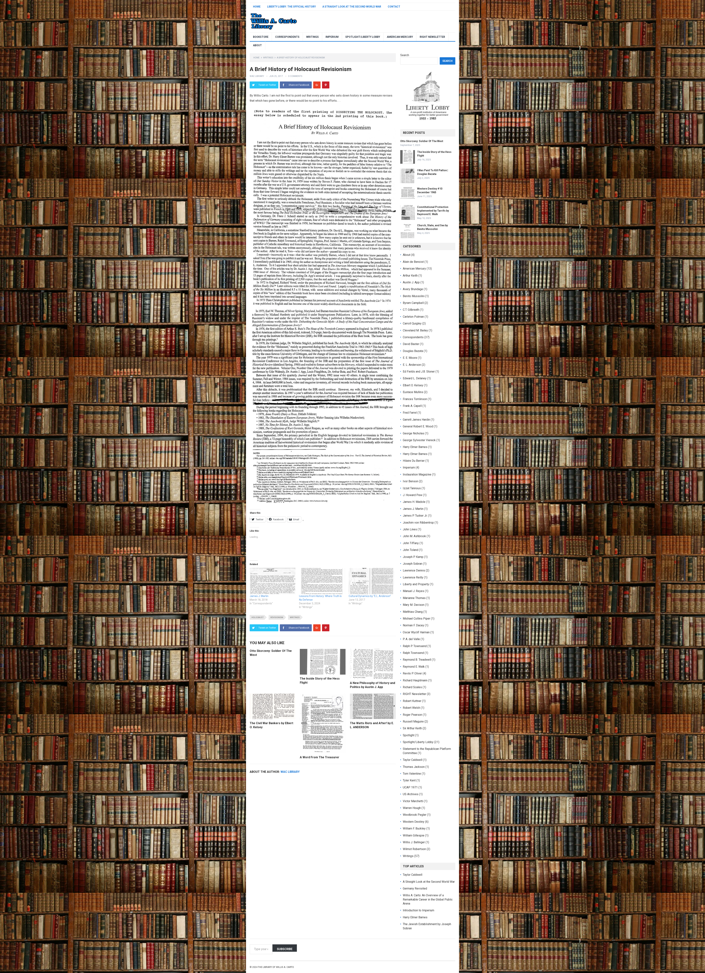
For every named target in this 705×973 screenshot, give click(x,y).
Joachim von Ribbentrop (418, 522)
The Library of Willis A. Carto (276, 967)
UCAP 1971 (410, 787)
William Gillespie (413, 835)
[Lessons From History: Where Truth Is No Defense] (322, 581)
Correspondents (287, 36)
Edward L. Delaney (414, 378)
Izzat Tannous (412, 488)
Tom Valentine (412, 773)
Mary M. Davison (413, 605)
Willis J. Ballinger (414, 842)
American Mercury (400, 36)
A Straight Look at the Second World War (351, 6)
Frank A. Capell (412, 406)
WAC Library (257, 76)
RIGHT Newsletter (432, 36)
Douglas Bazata (413, 351)
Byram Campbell (413, 303)
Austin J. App (411, 282)
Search (404, 55)
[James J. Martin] (272, 581)
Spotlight (408, 735)
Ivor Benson (410, 481)
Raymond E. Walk (414, 666)
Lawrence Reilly (413, 577)
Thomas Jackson (414, 767)
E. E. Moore (410, 358)
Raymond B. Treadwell (417, 659)
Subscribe (284, 949)
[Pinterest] (325, 84)
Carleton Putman (413, 316)
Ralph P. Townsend (415, 646)
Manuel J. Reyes (413, 591)
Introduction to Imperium (418, 910)
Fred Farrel (410, 412)
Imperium (332, 36)
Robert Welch (411, 707)
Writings (312, 36)
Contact (394, 6)
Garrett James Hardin (416, 419)
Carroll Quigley (412, 323)
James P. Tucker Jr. (415, 515)
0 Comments (295, 76)
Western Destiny (413, 821)
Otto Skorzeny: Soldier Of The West (421, 141)
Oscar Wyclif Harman (416, 632)
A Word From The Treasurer (319, 757)
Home (257, 6)
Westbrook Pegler (414, 814)
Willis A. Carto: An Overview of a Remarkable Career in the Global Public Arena (428, 899)
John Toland (410, 550)
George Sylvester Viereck (419, 440)
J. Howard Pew (412, 495)
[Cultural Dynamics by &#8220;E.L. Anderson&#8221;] (371, 581)
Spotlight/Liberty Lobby (362, 36)
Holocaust (258, 617)
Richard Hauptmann (415, 680)
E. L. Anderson (412, 364)
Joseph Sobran (412, 563)
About (257, 45)
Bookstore (260, 36)
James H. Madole (414, 502)
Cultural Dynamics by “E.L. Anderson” (370, 596)
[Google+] (317, 84)
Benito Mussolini (413, 296)
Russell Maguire (413, 721)
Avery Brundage (413, 289)
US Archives (410, 794)
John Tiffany (411, 543)
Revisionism (276, 617)
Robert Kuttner (412, 701)
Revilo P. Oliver (412, 673)
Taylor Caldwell (412, 760)
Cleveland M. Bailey (415, 330)
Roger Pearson (412, 714)
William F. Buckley (414, 828)
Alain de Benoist (413, 262)
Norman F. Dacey (413, 625)
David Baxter (411, 344)
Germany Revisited (415, 888)
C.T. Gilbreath (411, 309)
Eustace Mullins (413, 392)
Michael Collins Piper (416, 618)
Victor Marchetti (413, 801)
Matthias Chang (413, 611)
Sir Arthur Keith (412, 728)
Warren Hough (412, 808)
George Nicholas (413, 433)
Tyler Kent (409, 780)
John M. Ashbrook (414, 536)
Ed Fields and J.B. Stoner (419, 371)
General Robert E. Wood (418, 426)
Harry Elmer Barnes (415, 447)
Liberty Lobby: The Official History (291, 6)
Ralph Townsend (413, 653)
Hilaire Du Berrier (414, 460)
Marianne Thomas (414, 598)
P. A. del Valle (411, 639)
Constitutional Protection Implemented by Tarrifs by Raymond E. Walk (433, 210)
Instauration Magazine (417, 474)
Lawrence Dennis (414, 570)
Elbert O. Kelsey (413, 385)
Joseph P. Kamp (413, 557)
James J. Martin (259, 596)
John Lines (410, 529)
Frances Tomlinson (415, 399)
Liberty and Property (416, 584)
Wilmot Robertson (414, 849)
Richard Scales (412, 687)
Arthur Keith (410, 275)
